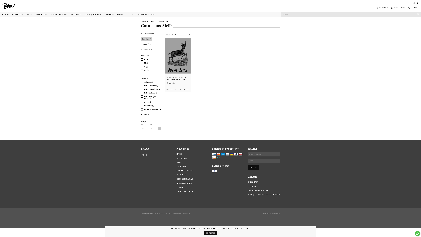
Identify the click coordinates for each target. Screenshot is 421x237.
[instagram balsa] (414, 3)
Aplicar (159, 128)
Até (150, 125)
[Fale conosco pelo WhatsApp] (417, 233)
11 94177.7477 (252, 186)
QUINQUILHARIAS (94, 14)
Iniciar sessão (399, 8)
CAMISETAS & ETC (59, 14)
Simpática (145, 39)
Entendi (210, 233)
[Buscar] (418, 14)
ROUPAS (150, 22)
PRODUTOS (41, 14)
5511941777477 (253, 182)
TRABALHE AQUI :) (145, 14)
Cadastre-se (383, 8)
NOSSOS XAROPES (114, 14)
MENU (29, 14)
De (142, 125)
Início (143, 22)
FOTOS (130, 14)
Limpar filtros (146, 44)
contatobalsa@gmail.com (258, 190)
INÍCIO (5, 14)
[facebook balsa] (417, 3)
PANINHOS (76, 14)
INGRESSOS (17, 14)
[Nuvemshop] (271, 214)
